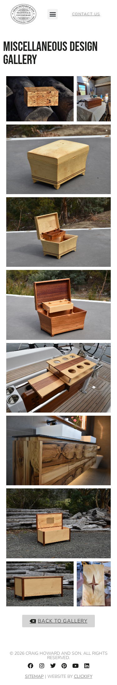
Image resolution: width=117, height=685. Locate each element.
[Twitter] (53, 665)
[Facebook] (30, 665)
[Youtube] (75, 665)
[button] (52, 14)
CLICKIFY (83, 676)
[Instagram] (41, 665)
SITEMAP (34, 676)
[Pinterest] (64, 665)
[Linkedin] (86, 665)
